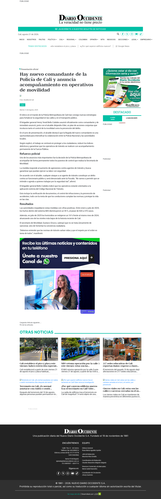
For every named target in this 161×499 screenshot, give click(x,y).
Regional (71, 39)
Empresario (145, 39)
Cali (61, 39)
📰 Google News (122, 46)
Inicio (21, 39)
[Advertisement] (122, 140)
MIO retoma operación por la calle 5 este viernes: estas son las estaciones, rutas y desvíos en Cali (80, 364)
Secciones (123, 39)
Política (51, 39)
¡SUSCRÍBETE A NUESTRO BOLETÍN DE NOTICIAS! (82, 29)
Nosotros (31, 39)
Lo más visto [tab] (112, 118)
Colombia (83, 39)
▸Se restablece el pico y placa (63, 46)
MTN (102, 39)
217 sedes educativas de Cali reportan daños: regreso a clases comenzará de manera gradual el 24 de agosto (122, 364)
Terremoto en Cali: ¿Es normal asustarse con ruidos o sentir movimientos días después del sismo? (35, 387)
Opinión (93, 39)
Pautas (42, 39)
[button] (81, 34)
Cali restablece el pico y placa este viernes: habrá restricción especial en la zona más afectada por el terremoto (38, 364)
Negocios (111, 39)
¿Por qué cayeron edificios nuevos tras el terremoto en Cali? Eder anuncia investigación (79, 387)
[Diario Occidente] (80, 19)
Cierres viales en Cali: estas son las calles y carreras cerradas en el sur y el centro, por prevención (121, 389)
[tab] (131, 118)
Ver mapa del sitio (73, 494)
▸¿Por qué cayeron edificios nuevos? (95, 46)
